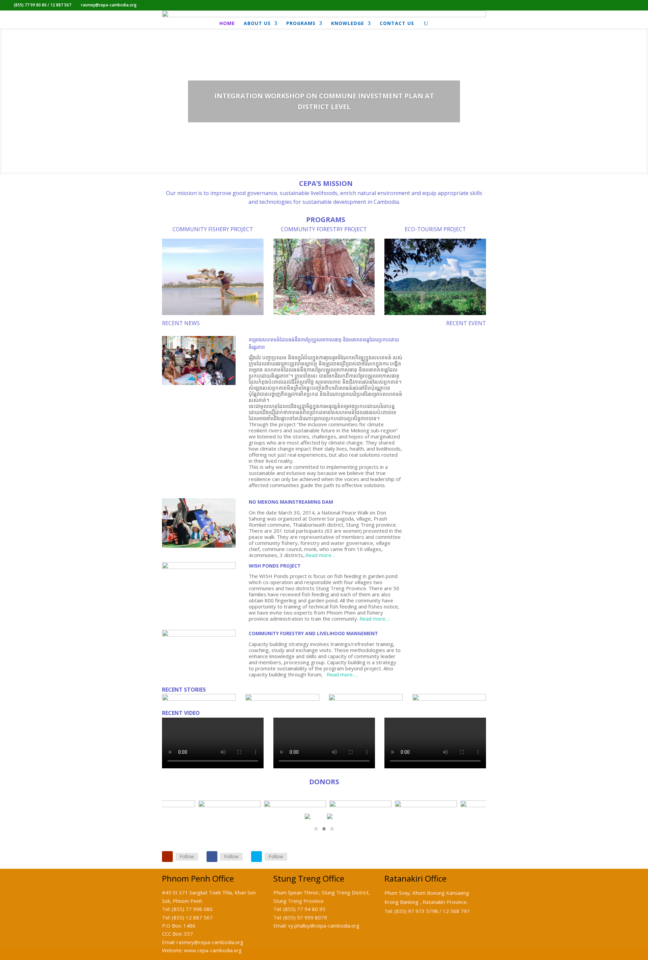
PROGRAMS (301, 23)
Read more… (320, 555)
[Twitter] (256, 856)
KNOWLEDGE (347, 23)
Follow (187, 856)
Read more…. (374, 618)
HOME (227, 23)
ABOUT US (257, 23)
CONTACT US (397, 23)
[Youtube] (167, 856)
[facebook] (212, 856)
